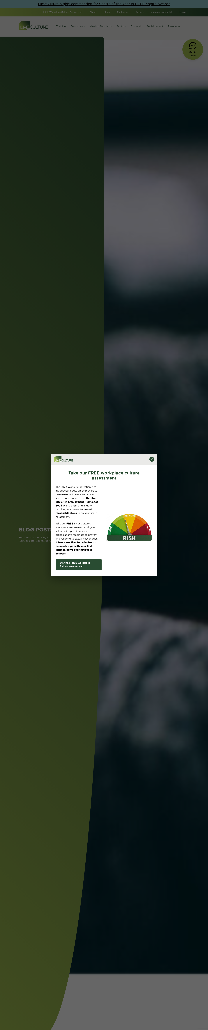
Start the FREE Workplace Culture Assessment (75, 565)
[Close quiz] (151, 459)
